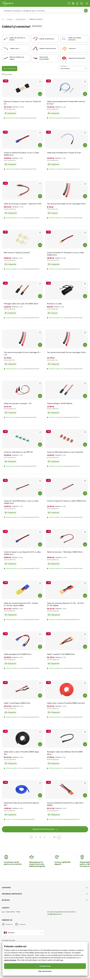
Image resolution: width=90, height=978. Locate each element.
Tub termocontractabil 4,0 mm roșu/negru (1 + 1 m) (22, 353)
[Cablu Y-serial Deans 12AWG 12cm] (22, 690)
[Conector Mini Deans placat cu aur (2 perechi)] (67, 438)
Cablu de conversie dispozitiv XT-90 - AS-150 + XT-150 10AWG (65, 604)
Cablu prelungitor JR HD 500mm (59, 403)
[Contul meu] (73, 3)
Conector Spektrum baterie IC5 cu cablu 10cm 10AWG (65, 804)
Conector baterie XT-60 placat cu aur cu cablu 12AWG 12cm (65, 253)
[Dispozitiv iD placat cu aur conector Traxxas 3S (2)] (22, 88)
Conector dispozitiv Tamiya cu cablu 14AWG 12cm (66, 501)
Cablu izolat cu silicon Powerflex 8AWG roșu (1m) (66, 703)
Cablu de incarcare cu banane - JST (18, 403)
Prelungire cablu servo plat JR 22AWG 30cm (21, 304)
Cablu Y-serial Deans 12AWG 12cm (17, 703)
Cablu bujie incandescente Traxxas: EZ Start (64, 153)
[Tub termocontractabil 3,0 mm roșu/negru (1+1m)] (67, 190)
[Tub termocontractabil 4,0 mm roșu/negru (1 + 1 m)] (22, 339)
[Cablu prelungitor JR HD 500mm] (67, 390)
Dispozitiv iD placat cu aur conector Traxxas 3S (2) (22, 102)
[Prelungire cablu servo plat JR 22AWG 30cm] (22, 290)
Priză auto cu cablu (54, 304)
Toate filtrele (11, 68)
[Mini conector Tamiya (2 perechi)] (22, 239)
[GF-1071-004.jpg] (22, 487)
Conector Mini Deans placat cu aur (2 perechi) (65, 452)
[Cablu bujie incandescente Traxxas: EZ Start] (67, 139)
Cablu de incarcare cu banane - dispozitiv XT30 (22, 204)
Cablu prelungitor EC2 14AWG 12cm (17, 654)
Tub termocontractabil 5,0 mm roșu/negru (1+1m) (66, 352)
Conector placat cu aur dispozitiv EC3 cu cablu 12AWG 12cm (22, 553)
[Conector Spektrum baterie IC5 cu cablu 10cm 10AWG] (67, 789)
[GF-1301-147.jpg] (67, 590)
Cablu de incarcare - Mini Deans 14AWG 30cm (65, 552)
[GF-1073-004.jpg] (67, 487)
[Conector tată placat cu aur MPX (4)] (22, 438)
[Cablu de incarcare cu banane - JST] (22, 390)
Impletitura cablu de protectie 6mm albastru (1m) (21, 804)
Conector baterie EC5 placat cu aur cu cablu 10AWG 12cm (21, 154)
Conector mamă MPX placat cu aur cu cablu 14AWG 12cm (21, 502)
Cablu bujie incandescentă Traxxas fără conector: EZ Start (66, 102)
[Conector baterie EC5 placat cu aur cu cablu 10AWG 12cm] (22, 139)
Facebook (9, 924)
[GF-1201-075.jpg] (67, 538)
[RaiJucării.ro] (3, 19)
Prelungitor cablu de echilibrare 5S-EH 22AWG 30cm (65, 753)
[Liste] (69, 3)
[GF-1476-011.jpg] (22, 789)
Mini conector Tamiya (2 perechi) (17, 252)
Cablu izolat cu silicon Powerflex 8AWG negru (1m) (21, 753)
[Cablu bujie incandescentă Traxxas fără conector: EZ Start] (67, 88)
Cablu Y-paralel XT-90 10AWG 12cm (61, 654)
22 (54, 837)
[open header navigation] (87, 3)
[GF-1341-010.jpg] (67, 690)
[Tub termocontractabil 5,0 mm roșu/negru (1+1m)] (67, 339)
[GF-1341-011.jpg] (22, 738)
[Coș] (81, 3)
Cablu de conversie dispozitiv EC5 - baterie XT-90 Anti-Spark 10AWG (21, 604)
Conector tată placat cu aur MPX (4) (18, 452)
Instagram (22, 924)
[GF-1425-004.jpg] (67, 738)
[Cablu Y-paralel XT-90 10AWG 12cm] (67, 641)
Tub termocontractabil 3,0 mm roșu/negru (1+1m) (66, 204)
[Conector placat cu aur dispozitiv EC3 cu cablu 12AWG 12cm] (22, 538)
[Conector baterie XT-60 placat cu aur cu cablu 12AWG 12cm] (67, 239)
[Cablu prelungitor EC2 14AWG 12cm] (22, 641)
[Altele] (59, 837)
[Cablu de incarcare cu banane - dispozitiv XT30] (22, 190)
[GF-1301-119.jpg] (22, 590)
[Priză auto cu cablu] (67, 290)
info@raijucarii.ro (54, 914)
